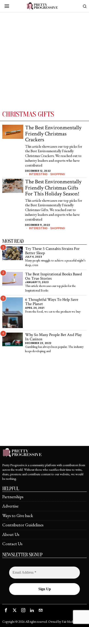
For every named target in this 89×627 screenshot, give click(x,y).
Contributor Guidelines (22, 525)
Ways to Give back (17, 515)
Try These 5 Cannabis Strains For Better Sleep (52, 250)
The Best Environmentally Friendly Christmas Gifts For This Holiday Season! (53, 188)
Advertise (10, 506)
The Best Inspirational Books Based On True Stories (53, 276)
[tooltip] (6, 610)
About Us (10, 534)
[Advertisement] (44, 63)
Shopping (57, 174)
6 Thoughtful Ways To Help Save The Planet (51, 301)
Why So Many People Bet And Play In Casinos (53, 337)
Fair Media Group (72, 622)
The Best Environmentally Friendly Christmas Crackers (53, 134)
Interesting (38, 174)
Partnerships (12, 497)
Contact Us (12, 544)
